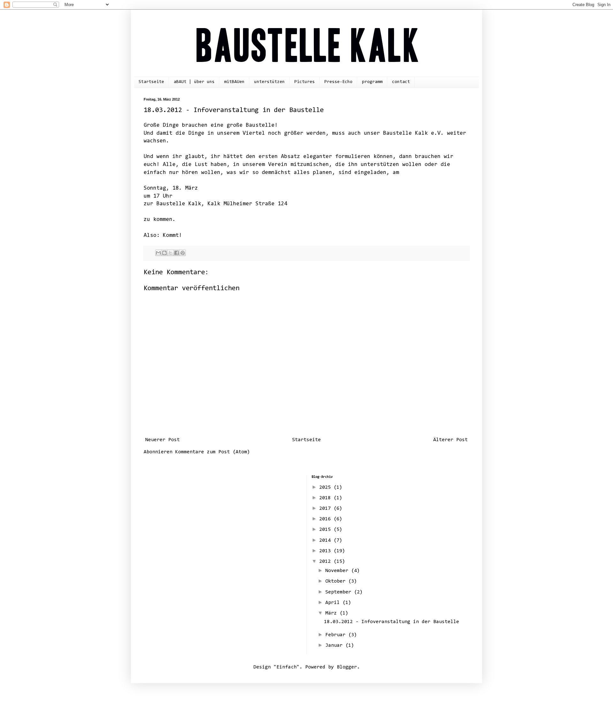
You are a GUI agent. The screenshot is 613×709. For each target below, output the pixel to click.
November (338, 570)
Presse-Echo (338, 82)
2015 (326, 529)
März (332, 613)
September (339, 592)
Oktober (336, 581)
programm (372, 82)
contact (401, 82)
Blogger (347, 667)
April (334, 602)
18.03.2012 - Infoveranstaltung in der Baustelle (391, 621)
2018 (326, 498)
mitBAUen (234, 82)
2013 (326, 551)
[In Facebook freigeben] (176, 253)
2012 (326, 561)
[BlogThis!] (164, 253)
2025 (326, 487)
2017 (326, 508)
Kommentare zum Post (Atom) (212, 452)
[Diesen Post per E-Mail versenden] (158, 253)
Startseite (151, 82)
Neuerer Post (162, 439)
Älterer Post (450, 439)
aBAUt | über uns (194, 82)
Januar (335, 645)
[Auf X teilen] (170, 253)
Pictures (304, 82)
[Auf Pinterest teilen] (182, 253)
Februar (336, 634)
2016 (326, 519)
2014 (326, 540)
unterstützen (269, 82)
